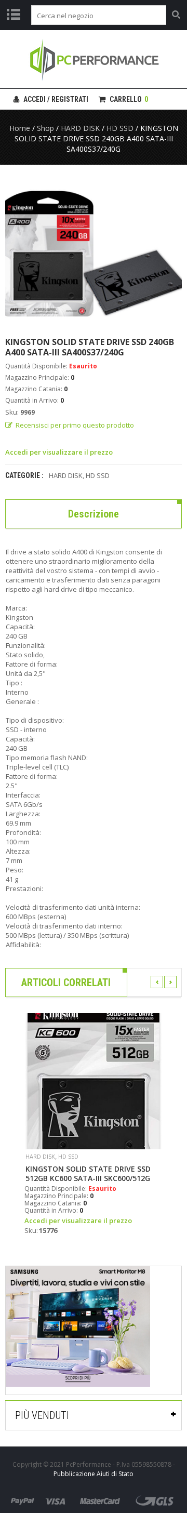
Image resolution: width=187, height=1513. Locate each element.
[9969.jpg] (93, 250)
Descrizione (93, 514)
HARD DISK (80, 128)
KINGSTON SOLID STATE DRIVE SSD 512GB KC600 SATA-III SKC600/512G (88, 1173)
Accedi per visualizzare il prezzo (59, 452)
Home (19, 128)
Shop (45, 128)
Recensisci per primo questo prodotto (75, 425)
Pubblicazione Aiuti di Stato (93, 1473)
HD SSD (119, 128)
